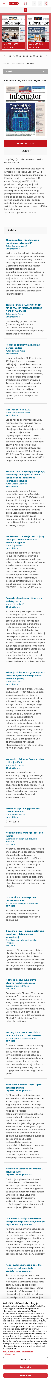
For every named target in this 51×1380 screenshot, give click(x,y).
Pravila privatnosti (12, 1351)
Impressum (27, 1351)
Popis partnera (10, 1354)
